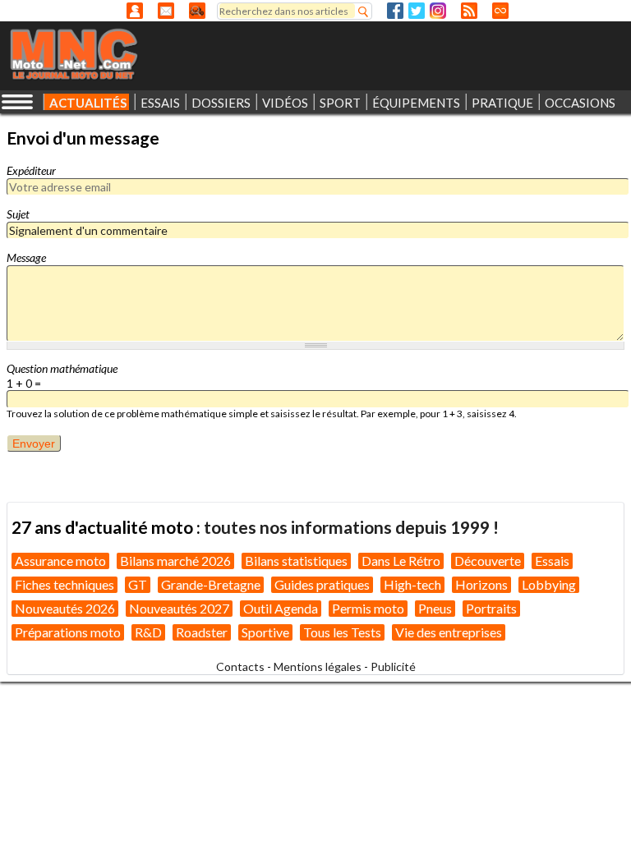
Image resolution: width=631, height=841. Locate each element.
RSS (469, 10)
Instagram (438, 10)
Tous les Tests (342, 632)
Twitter (416, 10)
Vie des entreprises (448, 632)
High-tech (412, 584)
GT (137, 584)
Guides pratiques (322, 584)
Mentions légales (318, 666)
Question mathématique (62, 368)
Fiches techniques (64, 584)
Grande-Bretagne (210, 584)
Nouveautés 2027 (179, 608)
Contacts (240, 666)
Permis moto (368, 608)
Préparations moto (68, 632)
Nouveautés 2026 (65, 608)
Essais (552, 560)
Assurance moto (60, 560)
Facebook (395, 10)
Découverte (487, 560)
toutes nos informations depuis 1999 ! (351, 527)
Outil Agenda (280, 608)
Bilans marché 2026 (175, 560)
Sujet (18, 214)
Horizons (481, 584)
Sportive (265, 632)
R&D (148, 632)
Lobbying (549, 584)
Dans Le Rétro (401, 560)
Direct (500, 10)
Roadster (202, 632)
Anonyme (135, 10)
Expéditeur (31, 170)
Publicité (393, 666)
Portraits (491, 608)
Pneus (435, 608)
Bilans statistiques (296, 560)
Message (26, 257)
